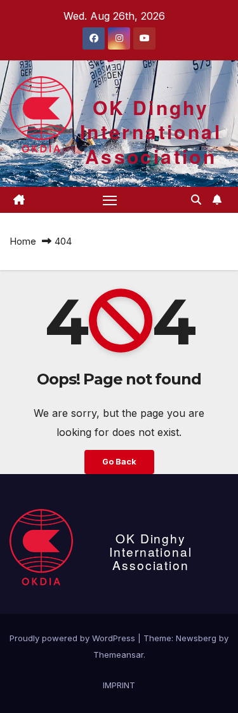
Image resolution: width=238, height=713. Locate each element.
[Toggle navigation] (110, 200)
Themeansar (118, 654)
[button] (196, 199)
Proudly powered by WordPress (74, 638)
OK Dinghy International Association (150, 131)
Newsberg (196, 638)
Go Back (119, 461)
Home (23, 241)
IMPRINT (119, 685)
